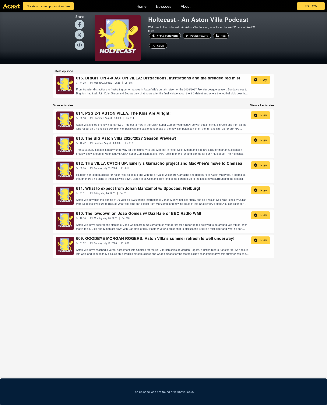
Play (263, 80)
